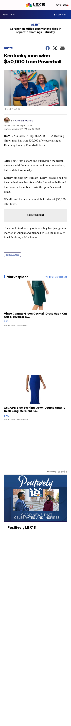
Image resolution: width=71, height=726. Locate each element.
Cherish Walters (24, 120)
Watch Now (61, 5)
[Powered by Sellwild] (62, 472)
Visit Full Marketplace (56, 277)
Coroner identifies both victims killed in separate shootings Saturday (35, 30)
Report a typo (12, 254)
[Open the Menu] (5, 5)
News (8, 47)
